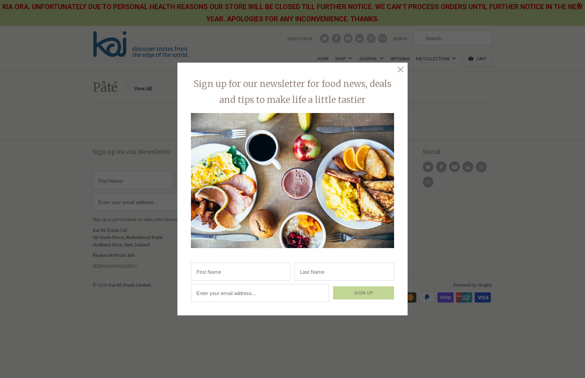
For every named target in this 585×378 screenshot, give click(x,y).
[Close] (401, 69)
